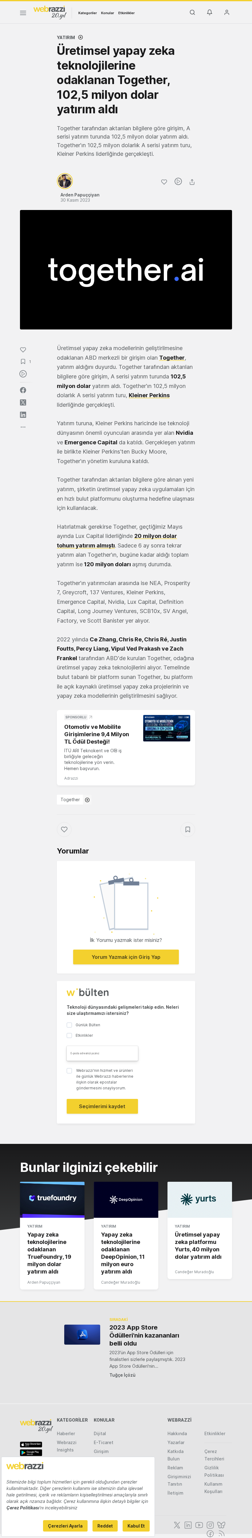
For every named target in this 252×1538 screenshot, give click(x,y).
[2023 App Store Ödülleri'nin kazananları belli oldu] (82, 1335)
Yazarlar (175, 1442)
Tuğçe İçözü (122, 1375)
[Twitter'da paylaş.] (23, 402)
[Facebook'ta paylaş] (23, 390)
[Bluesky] (220, 1524)
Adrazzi (71, 778)
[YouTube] (198, 1524)
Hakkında (177, 1433)
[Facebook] (209, 1533)
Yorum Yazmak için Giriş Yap (126, 957)
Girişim (101, 1451)
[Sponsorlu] (166, 728)
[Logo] (50, 12)
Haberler (66, 1433)
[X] (176, 1524)
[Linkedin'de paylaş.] (23, 415)
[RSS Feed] (220, 1533)
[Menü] (23, 14)
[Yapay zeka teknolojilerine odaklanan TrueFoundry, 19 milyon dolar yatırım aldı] (52, 1200)
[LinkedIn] (187, 1524)
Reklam (175, 1467)
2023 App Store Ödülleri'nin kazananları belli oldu (144, 1335)
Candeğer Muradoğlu (120, 1282)
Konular (107, 13)
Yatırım (66, 37)
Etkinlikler (126, 13)
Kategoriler (87, 13)
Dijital (100, 1433)
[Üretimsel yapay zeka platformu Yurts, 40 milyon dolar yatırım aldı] (199, 1200)
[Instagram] (209, 1524)
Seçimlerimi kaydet (102, 1106)
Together (172, 357)
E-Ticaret (103, 1442)
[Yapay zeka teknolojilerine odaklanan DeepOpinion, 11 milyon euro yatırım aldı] (126, 1200)
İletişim (175, 1493)
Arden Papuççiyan (43, 1282)
